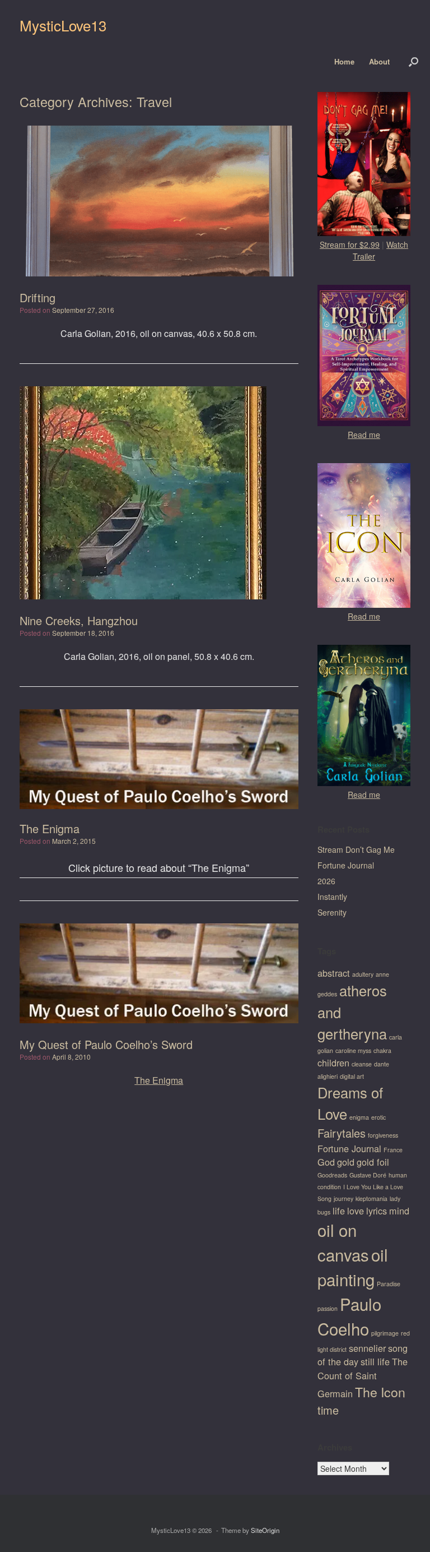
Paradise (388, 1284)
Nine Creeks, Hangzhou (79, 620)
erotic (378, 1117)
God (326, 1161)
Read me (364, 434)
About (379, 61)
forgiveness (383, 1135)
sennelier (367, 1348)
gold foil (373, 1161)
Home (344, 61)
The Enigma (50, 828)
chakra (382, 1050)
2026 (326, 880)
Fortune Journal (345, 865)
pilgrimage (385, 1333)
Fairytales (341, 1133)
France (393, 1149)
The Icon (380, 1391)
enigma (359, 1117)
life (339, 1210)
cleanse (362, 1064)
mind (399, 1210)
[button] (413, 61)
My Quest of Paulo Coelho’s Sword (106, 1044)
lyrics (376, 1210)
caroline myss (353, 1050)
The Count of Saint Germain (362, 1377)
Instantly (332, 896)
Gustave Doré (367, 1175)
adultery (362, 974)
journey (343, 1198)
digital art (352, 1076)
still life (375, 1361)
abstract (333, 973)
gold (345, 1161)
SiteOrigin (265, 1530)
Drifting (37, 297)
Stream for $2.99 (350, 244)
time (328, 1410)
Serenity (332, 912)
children (333, 1062)
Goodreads (332, 1175)
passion (327, 1308)
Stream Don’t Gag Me (356, 849)
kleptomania (371, 1198)
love (355, 1210)
